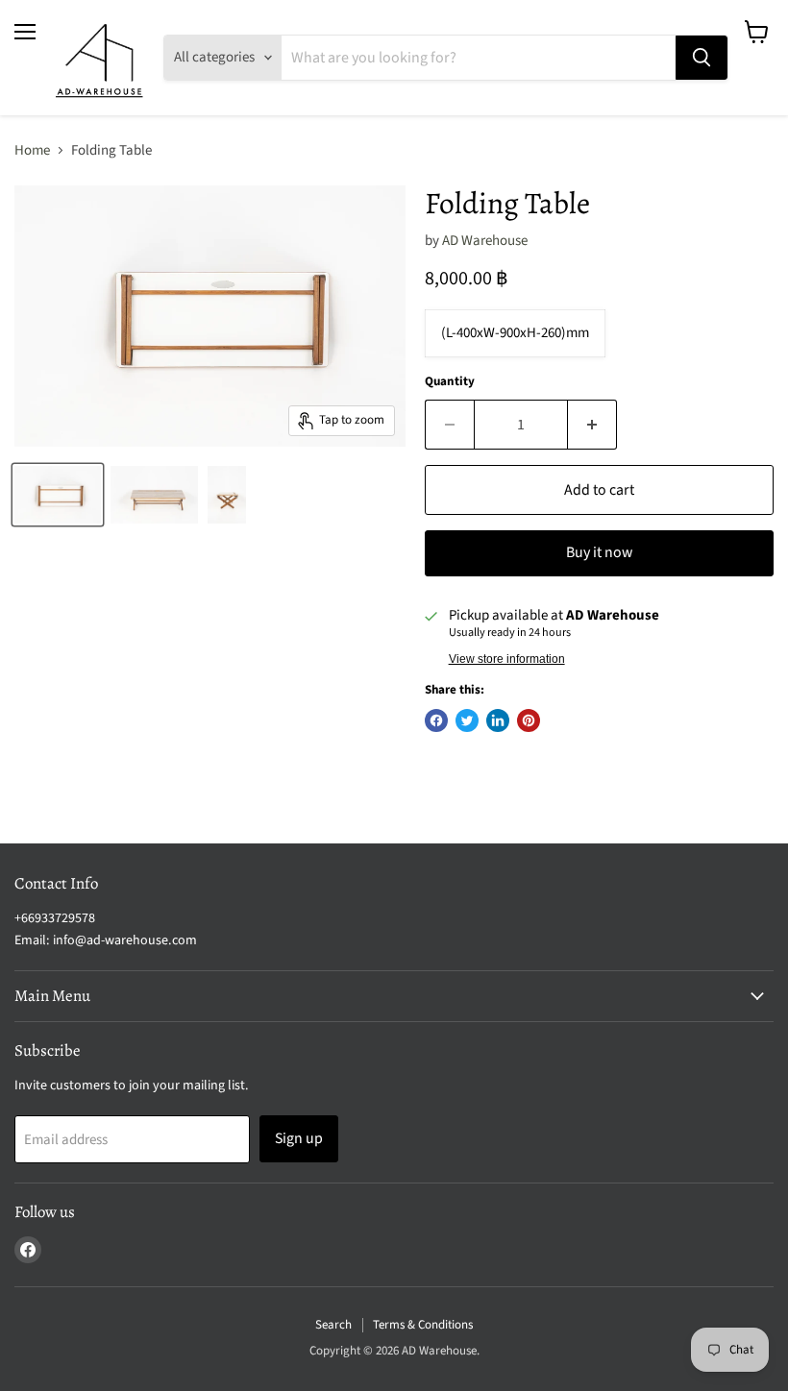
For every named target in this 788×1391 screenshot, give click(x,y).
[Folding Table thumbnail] (57, 494)
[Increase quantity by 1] (592, 425)
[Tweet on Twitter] (467, 720)
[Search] (701, 58)
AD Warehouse (485, 241)
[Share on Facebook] (436, 720)
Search (333, 1324)
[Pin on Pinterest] (528, 720)
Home (32, 150)
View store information (507, 659)
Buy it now (599, 552)
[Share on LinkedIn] (497, 720)
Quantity (450, 382)
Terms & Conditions (423, 1324)
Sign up (299, 1138)
